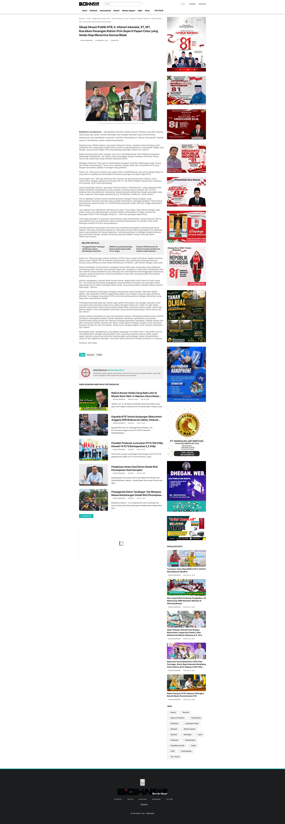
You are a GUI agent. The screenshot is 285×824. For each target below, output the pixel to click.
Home (84, 10)
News (147, 10)
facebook (118, 799)
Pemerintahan (190, 740)
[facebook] (190, 10)
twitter (130, 799)
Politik (89, 18)
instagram (156, 799)
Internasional (105, 10)
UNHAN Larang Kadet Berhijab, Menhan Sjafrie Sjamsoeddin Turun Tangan (120, 249)
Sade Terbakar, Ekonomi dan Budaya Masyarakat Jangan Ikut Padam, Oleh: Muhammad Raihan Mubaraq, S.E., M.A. (184, 632)
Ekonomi (186, 712)
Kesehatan (174, 723)
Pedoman (202, 4)
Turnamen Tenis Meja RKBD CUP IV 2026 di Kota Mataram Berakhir (186, 570)
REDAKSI (144, 805)
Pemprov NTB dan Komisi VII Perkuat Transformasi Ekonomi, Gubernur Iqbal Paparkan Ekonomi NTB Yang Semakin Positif (148, 249)
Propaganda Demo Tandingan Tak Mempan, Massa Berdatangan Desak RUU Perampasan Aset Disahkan (93, 249)
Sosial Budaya (186, 751)
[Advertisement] (121, 63)
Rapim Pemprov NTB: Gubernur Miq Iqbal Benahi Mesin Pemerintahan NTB (185, 694)
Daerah (116, 10)
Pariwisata (174, 740)
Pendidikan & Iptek (177, 592)
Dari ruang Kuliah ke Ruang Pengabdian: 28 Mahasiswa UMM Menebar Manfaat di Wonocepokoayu (186, 601)
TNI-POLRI (158, 10)
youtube (169, 799)
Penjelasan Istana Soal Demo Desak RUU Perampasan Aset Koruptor (134, 468)
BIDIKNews (150, 813)
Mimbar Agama (128, 10)
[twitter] (194, 10)
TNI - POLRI (175, 757)
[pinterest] (94, 361)
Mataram (174, 729)
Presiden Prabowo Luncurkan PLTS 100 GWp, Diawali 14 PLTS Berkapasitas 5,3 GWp (137, 445)
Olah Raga (174, 563)
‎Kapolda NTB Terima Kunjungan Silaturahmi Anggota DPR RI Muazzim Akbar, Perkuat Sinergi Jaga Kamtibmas (136, 418)
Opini (140, 10)
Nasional (93, 10)
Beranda (82, 18)
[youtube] (204, 10)
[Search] (140, 4)
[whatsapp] (197, 10)
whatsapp (143, 799)
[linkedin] (99, 361)
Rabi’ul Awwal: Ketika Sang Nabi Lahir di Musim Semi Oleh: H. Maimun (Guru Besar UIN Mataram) (135, 394)
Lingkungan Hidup (191, 723)
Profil (172, 751)
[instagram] (201, 10)
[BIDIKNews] (89, 5)
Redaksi (192, 4)
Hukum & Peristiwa (177, 718)
